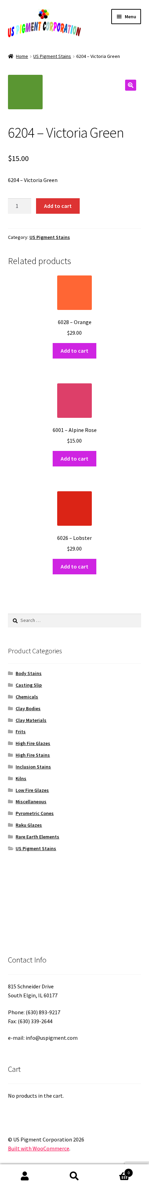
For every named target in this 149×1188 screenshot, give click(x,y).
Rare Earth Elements (37, 837)
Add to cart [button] (74, 350)
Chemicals (27, 697)
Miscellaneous (31, 801)
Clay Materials (31, 720)
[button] (130, 85)
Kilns (21, 778)
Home (22, 56)
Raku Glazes (29, 825)
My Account (25, 1176)
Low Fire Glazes (32, 790)
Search (74, 1176)
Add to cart (58, 205)
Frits (21, 731)
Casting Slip (29, 685)
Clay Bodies (28, 708)
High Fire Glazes (33, 743)
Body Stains (29, 673)
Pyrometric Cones (35, 813)
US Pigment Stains (52, 56)
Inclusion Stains (33, 767)
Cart (114, 1170)
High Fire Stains (33, 755)
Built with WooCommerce (38, 1148)
